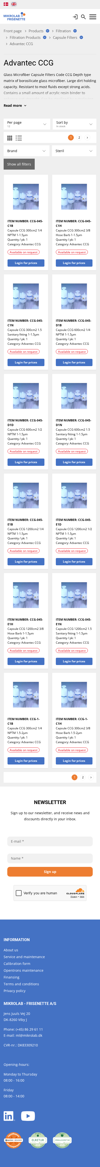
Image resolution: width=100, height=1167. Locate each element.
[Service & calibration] (13, 1140)
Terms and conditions (21, 984)
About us (11, 950)
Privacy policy (14, 990)
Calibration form (17, 963)
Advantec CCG (31, 244)
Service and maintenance (24, 956)
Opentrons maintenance (23, 970)
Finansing (11, 977)
